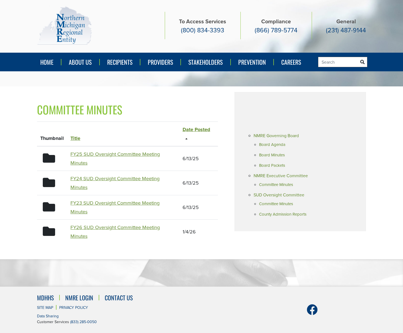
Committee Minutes (276, 185)
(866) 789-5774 (276, 30)
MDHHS (45, 297)
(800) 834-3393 (202, 30)
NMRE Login (79, 297)
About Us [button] (80, 62)
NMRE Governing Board (276, 135)
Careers (291, 62)
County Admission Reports (282, 214)
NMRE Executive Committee (281, 176)
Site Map (45, 308)
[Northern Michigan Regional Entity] (64, 25)
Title (75, 138)
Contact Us (119, 297)
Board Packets (272, 165)
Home (46, 62)
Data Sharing (48, 316)
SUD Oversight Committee (279, 195)
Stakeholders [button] (205, 62)
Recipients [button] (119, 62)
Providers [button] (160, 62)
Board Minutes (272, 155)
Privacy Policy (73, 308)
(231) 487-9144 (346, 30)
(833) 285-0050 (83, 322)
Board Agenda (272, 145)
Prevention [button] (253, 64)
